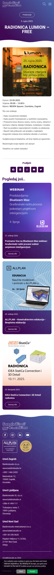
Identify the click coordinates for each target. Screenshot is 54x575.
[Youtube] (27, 435)
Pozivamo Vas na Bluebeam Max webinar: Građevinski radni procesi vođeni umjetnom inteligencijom (26, 244)
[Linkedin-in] (20, 435)
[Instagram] (12, 435)
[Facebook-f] (5, 435)
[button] (13, 169)
